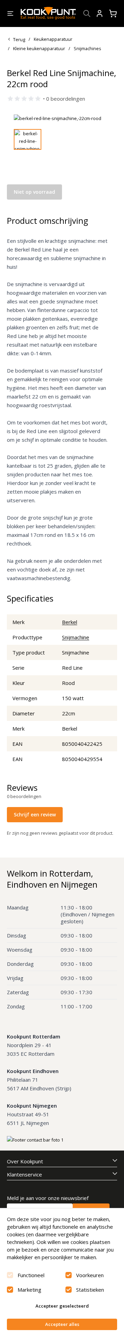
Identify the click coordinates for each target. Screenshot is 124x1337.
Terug (19, 39)
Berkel (69, 622)
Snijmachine (75, 637)
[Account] (99, 13)
